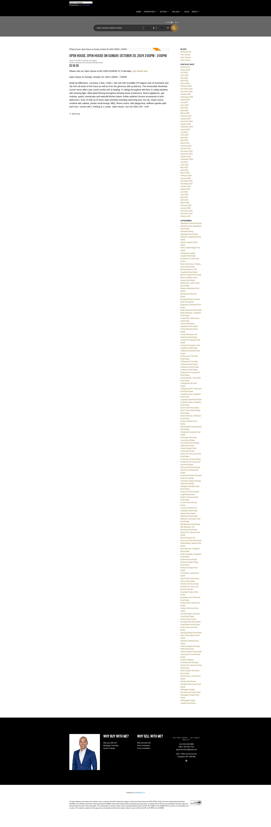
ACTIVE (168, 22)
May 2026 (184, 78)
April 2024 (184, 140)
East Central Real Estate (189, 408)
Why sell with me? (144, 743)
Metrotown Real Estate (189, 516)
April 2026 (184, 81)
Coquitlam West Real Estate (191, 399)
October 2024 (185, 124)
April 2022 (184, 200)
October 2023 (185, 156)
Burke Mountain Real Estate (191, 310)
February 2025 (185, 116)
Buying (163, 12)
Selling (175, 12)
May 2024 (184, 138)
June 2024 (184, 135)
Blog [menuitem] (187, 12)
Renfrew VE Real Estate (189, 584)
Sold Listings (185, 60)
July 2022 (184, 192)
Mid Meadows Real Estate (190, 524)
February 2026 (185, 86)
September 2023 (186, 159)
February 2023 (185, 175)
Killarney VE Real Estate (189, 492)
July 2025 (184, 102)
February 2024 (185, 146)
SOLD (176, 22)
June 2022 (184, 194)
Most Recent (185, 67)
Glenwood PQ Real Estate (190, 467)
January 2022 (185, 208)
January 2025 (185, 119)
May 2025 (184, 108)
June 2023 (184, 165)
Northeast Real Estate (188, 559)
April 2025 (184, 110)
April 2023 (184, 170)
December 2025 (186, 89)
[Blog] (186, 760)
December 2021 (186, 211)
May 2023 (184, 167)
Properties (149, 12)
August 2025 (185, 100)
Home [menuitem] (138, 12)
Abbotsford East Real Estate (191, 223)
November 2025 (186, 91)
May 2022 (184, 197)
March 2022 (184, 203)
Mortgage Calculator (111, 745)
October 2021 (185, 216)
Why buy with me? (110, 743)
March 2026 (184, 83)
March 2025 (184, 113)
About (195, 12)
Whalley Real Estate (188, 681)
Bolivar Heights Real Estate (190, 275)
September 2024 (186, 127)
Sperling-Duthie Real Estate (191, 633)
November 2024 (186, 121)
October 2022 (185, 186)
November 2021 (186, 213)
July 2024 (184, 132)
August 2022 (185, 189)
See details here (140, 71)
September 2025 (186, 97)
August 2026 (185, 70)
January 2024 (185, 148)
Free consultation (143, 748)
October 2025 (185, 94)
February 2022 (185, 205)
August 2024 (185, 129)
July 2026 (184, 72)
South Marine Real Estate (190, 624)
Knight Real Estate (187, 494)
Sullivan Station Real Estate (191, 652)
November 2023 (186, 154)
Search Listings (109, 748)
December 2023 (186, 151)
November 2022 (186, 184)
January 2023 (185, 178)
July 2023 (184, 162)
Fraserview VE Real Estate (190, 459)
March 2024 (184, 143)
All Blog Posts (185, 52)
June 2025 (184, 105)
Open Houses (185, 57)
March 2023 (184, 173)
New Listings (185, 55)
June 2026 (184, 75)
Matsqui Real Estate (188, 513)
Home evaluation (143, 745)
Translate (86, 5)
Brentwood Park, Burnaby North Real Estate (89, 62)
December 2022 (186, 181)
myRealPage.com (139, 792)
